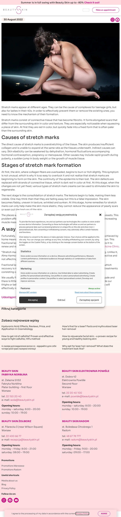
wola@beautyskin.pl (22, 399)
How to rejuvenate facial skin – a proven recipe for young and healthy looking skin (89, 337)
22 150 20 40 (13, 396)
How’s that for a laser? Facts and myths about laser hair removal (89, 327)
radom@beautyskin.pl (84, 439)
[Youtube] (16, 500)
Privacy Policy (82, 513)
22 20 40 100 (74, 392)
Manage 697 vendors (28, 292)
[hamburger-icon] (86, 10)
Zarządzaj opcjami (89, 300)
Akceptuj (33, 300)
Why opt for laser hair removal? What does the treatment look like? (87, 347)
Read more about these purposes (88, 292)
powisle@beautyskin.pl (84, 396)
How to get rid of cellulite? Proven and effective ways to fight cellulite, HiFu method (27, 337)
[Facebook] (117, 20)
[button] (100, 214)
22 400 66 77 (13, 436)
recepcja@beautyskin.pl (24, 439)
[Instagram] (113, 20)
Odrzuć (61, 300)
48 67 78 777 (73, 436)
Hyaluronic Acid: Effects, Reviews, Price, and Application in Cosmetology (25, 327)
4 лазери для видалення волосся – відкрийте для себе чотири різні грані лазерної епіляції (28, 347)
